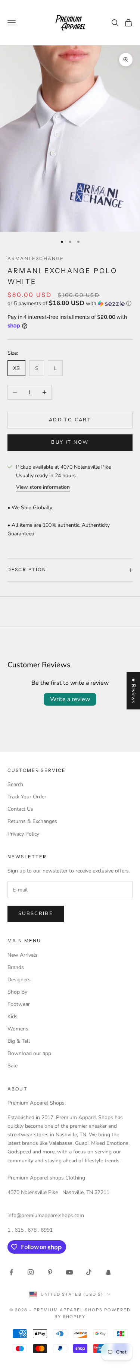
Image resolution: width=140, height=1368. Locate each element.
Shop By (17, 991)
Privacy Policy (23, 833)
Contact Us (20, 809)
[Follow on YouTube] (69, 1272)
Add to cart (70, 420)
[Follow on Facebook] (11, 1272)
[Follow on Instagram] (30, 1272)
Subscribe (35, 913)
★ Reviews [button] (133, 690)
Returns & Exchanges (32, 821)
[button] (70, 303)
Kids (12, 1016)
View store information (43, 487)
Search (15, 784)
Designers (19, 979)
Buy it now (69, 442)
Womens (17, 1028)
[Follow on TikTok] (89, 1272)
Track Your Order (26, 796)
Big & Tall (18, 1041)
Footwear (18, 1004)
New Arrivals (22, 955)
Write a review (70, 699)
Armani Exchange (35, 258)
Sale (12, 1065)
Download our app (29, 1053)
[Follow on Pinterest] (50, 1272)
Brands (15, 967)
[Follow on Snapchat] (108, 1272)
